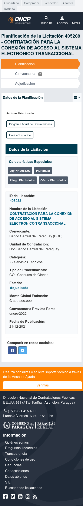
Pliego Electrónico (22, 180)
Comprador (31, 3)
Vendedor (50, 3)
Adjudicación (25, 83)
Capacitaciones (17, 470)
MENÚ (76, 23)
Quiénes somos (17, 442)
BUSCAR (46, 23)
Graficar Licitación (20, 135)
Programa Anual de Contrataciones (30, 124)
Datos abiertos (16, 476)
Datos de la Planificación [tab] (23, 97)
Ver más (42, 385)
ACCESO (62, 23)
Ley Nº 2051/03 (20, 171)
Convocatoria (25, 73)
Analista (68, 3)
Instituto (9, 9)
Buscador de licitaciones (23, 487)
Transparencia (16, 453)
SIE (8, 482)
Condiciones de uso (20, 459)
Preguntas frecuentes (21, 447)
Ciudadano (11, 3)
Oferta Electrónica (53, 180)
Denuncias (13, 464)
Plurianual (43, 171)
